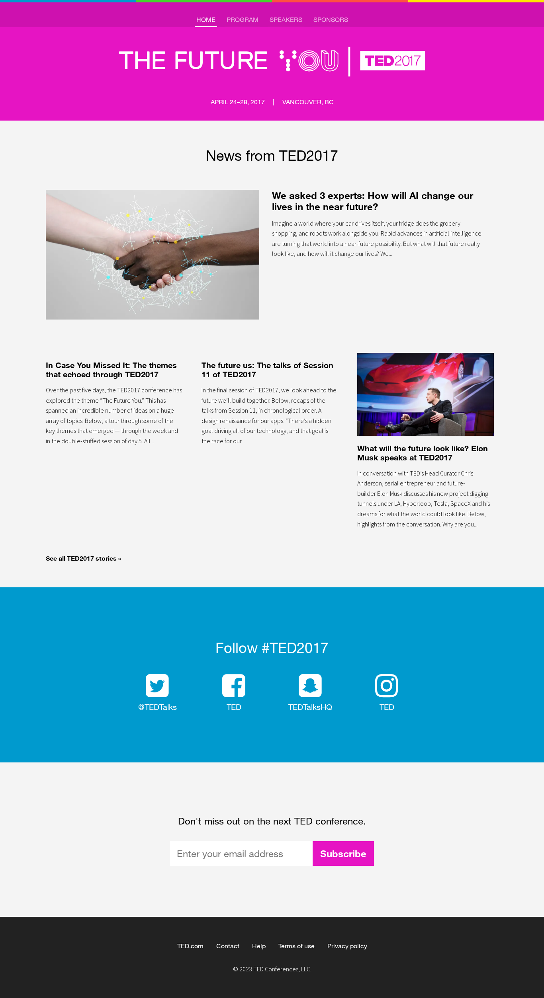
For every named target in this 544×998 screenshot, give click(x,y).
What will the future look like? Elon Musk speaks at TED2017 (422, 453)
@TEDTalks (157, 706)
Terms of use (296, 945)
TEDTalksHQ (310, 706)
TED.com (190, 945)
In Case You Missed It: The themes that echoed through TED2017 (111, 370)
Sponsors (330, 19)
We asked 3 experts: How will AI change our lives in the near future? (372, 201)
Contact (227, 945)
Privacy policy (347, 945)
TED (234, 706)
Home (205, 19)
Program (242, 19)
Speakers (286, 19)
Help (259, 945)
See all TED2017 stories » (83, 558)
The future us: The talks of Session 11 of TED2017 (267, 370)
